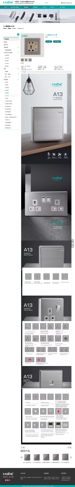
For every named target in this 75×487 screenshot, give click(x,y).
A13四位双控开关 (46, 462)
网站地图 (44, 486)
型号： (23, 66)
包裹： (55, 69)
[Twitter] (3, 480)
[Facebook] (9, 480)
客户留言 (57, 477)
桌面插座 (6, 47)
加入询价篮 (57, 41)
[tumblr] (7, 480)
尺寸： (55, 66)
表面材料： (40, 67)
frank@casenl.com (66, 480)
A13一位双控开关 (27, 462)
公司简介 (49, 478)
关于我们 (57, 478)
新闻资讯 (49, 477)
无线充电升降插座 (8, 52)
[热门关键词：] (56, 3)
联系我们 (45, 477)
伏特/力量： (24, 69)
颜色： (23, 67)
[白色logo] (8, 473)
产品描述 (24, 72)
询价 (49, 41)
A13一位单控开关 (37, 462)
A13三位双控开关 (65, 462)
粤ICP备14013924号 (49, 486)
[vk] (5, 480)
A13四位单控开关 (56, 462)
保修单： (40, 69)
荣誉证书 (45, 478)
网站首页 (53, 478)
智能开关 (6, 44)
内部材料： (57, 67)
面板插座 (6, 79)
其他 (5, 68)
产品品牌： (40, 66)
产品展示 (53, 477)
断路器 (5, 42)
